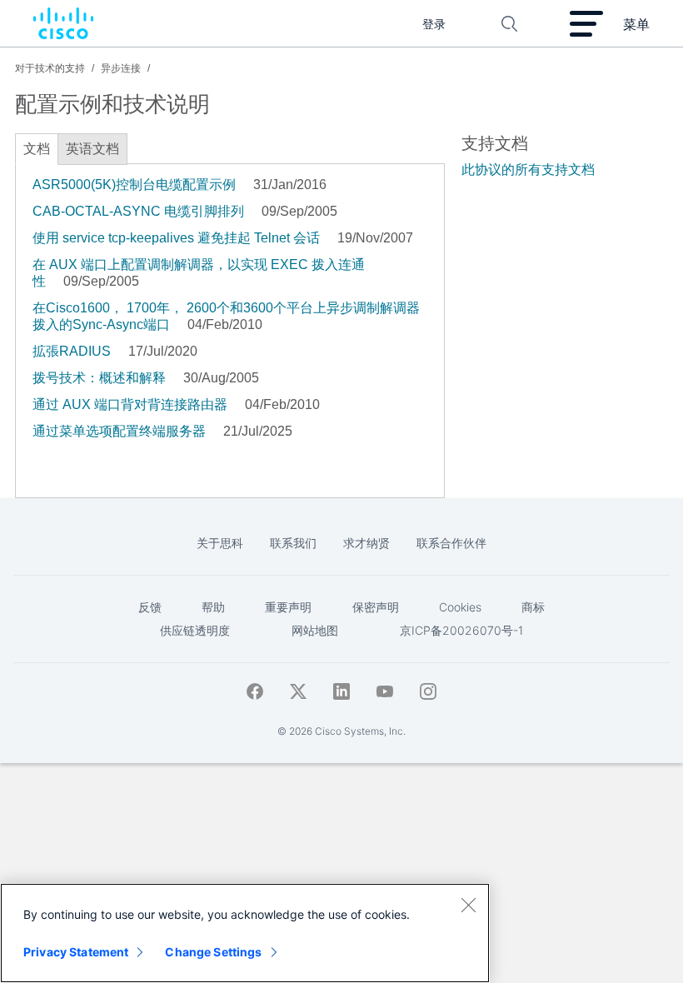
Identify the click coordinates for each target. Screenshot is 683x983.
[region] (245, 933)
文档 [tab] (36, 149)
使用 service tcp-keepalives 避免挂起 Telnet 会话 (176, 238)
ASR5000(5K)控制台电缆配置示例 (134, 184)
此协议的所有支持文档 (528, 169)
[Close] (468, 904)
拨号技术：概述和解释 (99, 378)
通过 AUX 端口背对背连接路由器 (129, 404)
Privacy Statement (75, 952)
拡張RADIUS (71, 351)
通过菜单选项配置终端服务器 (119, 431)
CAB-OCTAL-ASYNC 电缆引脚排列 (138, 211)
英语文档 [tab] (92, 149)
